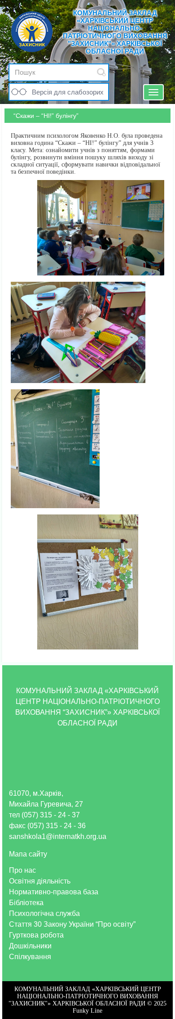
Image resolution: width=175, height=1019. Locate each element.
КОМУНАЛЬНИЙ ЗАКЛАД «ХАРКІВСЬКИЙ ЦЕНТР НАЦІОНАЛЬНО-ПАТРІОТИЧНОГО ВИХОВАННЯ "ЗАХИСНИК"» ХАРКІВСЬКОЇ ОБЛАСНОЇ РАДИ (115, 32)
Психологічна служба (44, 913)
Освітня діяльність (39, 881)
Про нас (22, 870)
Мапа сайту (28, 854)
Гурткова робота (36, 935)
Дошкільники (30, 946)
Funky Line (87, 1010)
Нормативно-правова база (53, 892)
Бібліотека (26, 902)
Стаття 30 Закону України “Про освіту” (72, 924)
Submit (101, 72)
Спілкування (30, 956)
